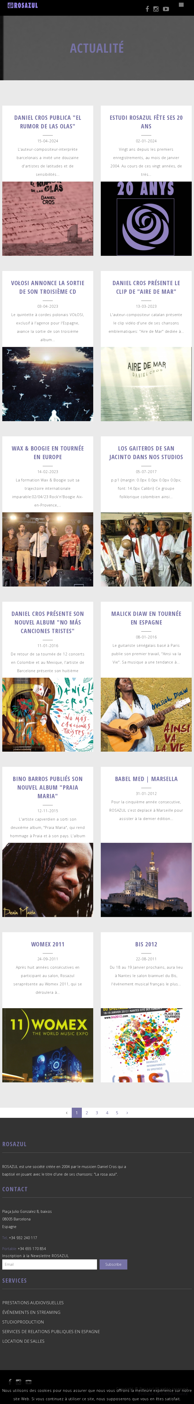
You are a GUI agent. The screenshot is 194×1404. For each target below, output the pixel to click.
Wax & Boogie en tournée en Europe (48, 452)
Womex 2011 (48, 944)
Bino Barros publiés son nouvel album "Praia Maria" (48, 787)
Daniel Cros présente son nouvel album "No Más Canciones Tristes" (47, 622)
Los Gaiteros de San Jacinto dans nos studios (146, 452)
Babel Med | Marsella (146, 778)
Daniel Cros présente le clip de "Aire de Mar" (146, 287)
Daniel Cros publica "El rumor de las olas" (47, 121)
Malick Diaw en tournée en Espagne (146, 617)
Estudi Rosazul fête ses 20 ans (146, 121)
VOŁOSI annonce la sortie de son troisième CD (48, 287)
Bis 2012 (146, 944)
